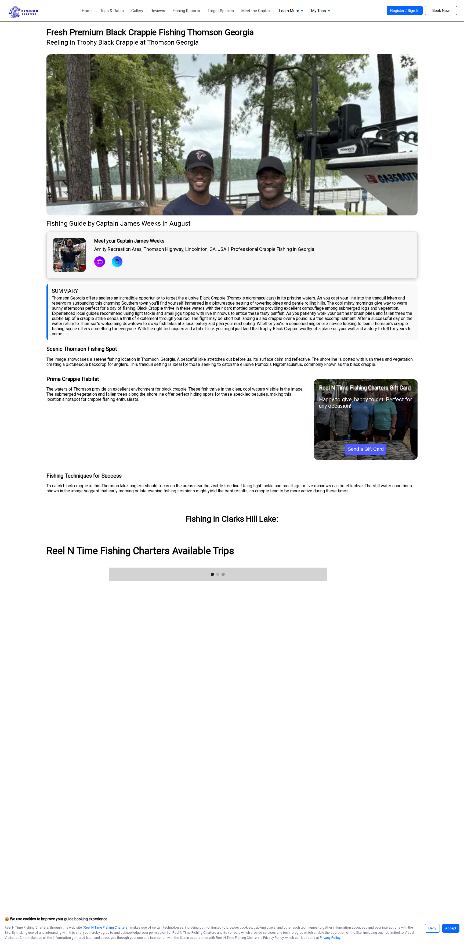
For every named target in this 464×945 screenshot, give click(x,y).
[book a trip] (99, 262)
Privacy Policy (330, 938)
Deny (432, 928)
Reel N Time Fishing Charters (106, 927)
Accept (450, 928)
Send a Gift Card (366, 449)
